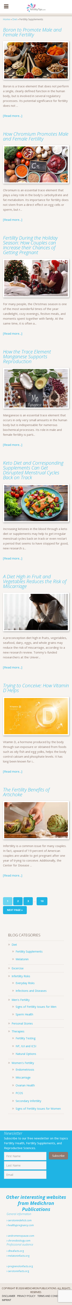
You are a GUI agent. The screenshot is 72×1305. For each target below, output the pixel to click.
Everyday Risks (25, 983)
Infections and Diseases (31, 991)
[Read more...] (12, 116)
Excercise (18, 968)
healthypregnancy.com (20, 1225)
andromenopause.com (20, 1235)
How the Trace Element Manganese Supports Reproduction (27, 356)
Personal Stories (22, 1023)
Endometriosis (25, 1069)
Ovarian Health (25, 1085)
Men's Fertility (21, 1000)
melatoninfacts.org (18, 1255)
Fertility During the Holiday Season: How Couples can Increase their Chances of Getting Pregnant (30, 245)
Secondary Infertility (28, 1101)
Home (6, 19)
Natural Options (26, 1054)
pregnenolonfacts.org (20, 1266)
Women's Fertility (23, 1063)
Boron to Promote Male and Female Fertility (32, 32)
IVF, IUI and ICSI (26, 1046)
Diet (14, 19)
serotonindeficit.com (19, 1220)
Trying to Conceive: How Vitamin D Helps (36, 688)
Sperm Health (24, 1014)
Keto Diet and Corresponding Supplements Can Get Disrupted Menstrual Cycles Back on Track (33, 470)
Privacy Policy (26, 1296)
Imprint (6, 1300)
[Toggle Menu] (6, 6)
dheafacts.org (15, 1251)
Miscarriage (23, 1077)
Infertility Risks (21, 976)
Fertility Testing (25, 1038)
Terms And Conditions (51, 1296)
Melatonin (22, 959)
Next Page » (15, 910)
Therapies (18, 1031)
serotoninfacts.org (18, 1271)
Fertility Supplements (29, 951)
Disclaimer (8, 1296)
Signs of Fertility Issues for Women (38, 1108)
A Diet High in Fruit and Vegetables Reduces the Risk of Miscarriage (34, 581)
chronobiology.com (18, 1240)
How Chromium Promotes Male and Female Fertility (35, 136)
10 (42, 901)
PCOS (19, 1093)
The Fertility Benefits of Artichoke (26, 792)
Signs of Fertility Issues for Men (36, 1007)
